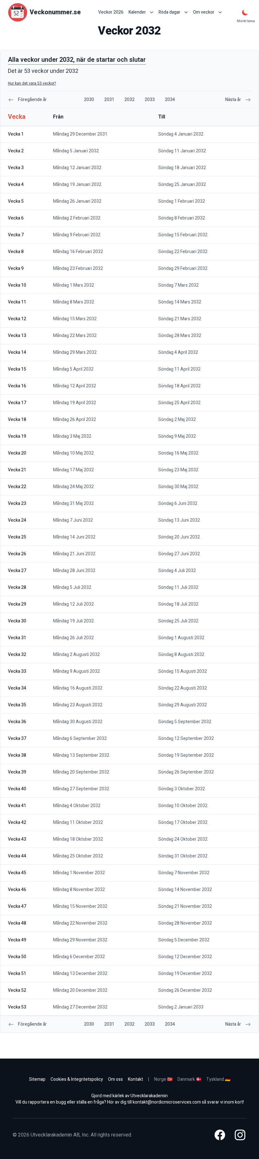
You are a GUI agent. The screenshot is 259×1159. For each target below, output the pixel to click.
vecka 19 (17, 436)
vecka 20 (17, 453)
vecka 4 (16, 184)
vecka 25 (17, 537)
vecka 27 (17, 570)
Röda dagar (169, 12)
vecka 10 (17, 285)
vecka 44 (17, 856)
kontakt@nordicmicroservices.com (167, 1102)
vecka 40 (17, 789)
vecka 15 (17, 369)
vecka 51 (17, 973)
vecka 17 (17, 402)
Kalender (137, 12)
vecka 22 (17, 486)
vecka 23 (17, 503)
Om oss (115, 1079)
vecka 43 (17, 839)
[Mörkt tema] (245, 12)
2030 (89, 99)
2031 (109, 99)
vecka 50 (17, 956)
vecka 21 (17, 470)
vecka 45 (17, 872)
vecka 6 (16, 218)
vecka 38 (17, 755)
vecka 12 (17, 318)
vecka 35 (17, 705)
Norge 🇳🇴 (163, 1079)
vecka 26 (17, 554)
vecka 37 (17, 738)
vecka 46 (17, 889)
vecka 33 (17, 671)
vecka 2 (16, 151)
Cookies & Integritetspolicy (77, 1079)
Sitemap (37, 1079)
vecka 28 (17, 587)
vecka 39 (17, 772)
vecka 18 (17, 419)
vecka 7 (16, 235)
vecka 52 (17, 990)
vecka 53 (17, 1007)
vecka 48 (17, 923)
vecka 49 (17, 940)
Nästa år (233, 99)
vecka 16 (17, 386)
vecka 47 (17, 906)
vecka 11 (17, 302)
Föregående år (32, 99)
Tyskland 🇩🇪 (218, 1079)
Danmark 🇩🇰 (189, 1079)
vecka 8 (16, 251)
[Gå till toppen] (247, 1147)
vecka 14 (17, 352)
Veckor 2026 (110, 12)
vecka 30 (17, 621)
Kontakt (135, 1079)
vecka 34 (17, 688)
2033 (150, 99)
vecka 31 (17, 637)
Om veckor (203, 12)
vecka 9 (16, 268)
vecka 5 (16, 201)
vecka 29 (17, 604)
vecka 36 (17, 721)
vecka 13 (17, 335)
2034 (170, 99)
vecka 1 (16, 134)
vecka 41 (17, 805)
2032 (129, 99)
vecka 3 (16, 167)
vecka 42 (17, 822)
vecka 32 (17, 654)
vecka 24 (17, 520)
